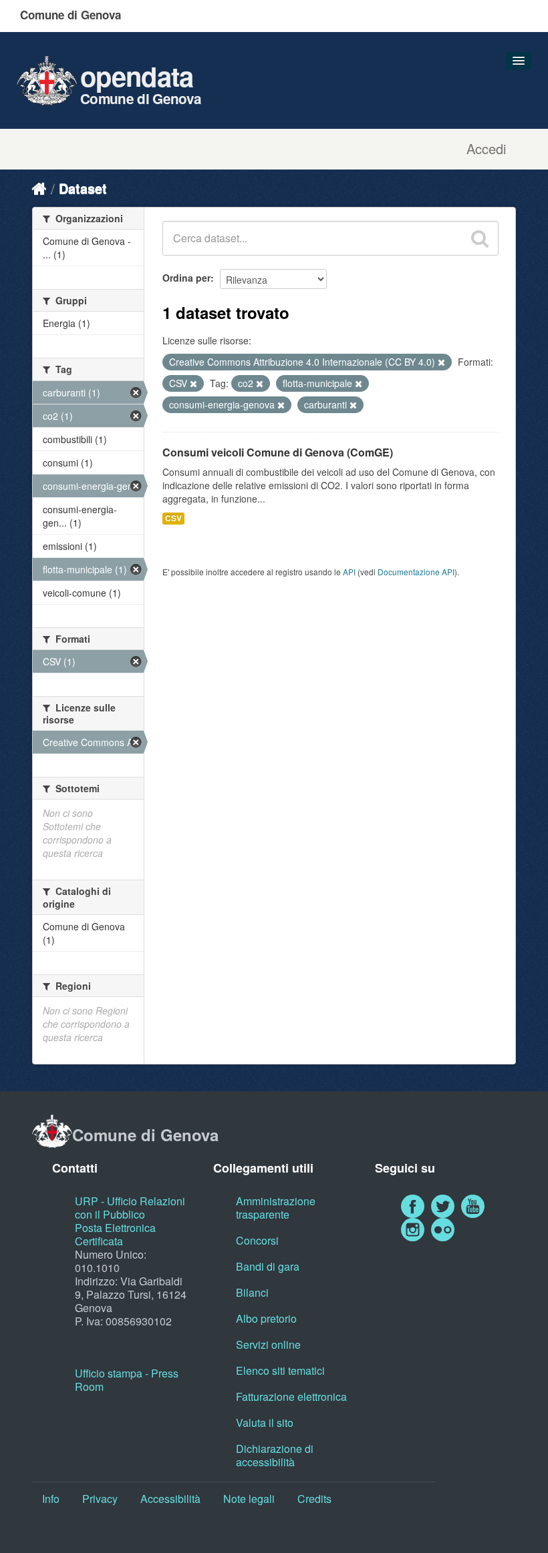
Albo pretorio (266, 1318)
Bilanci (252, 1292)
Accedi (486, 148)
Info (50, 1498)
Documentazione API (416, 571)
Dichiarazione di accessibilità (274, 1455)
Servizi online (268, 1344)
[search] (480, 238)
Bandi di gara (267, 1266)
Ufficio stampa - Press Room (126, 1379)
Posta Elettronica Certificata (115, 1234)
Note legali (249, 1498)
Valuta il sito (264, 1422)
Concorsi (257, 1240)
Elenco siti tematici (280, 1370)
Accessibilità (170, 1498)
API (349, 571)
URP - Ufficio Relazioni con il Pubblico (130, 1207)
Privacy (100, 1498)
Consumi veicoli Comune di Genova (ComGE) (277, 452)
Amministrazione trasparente (275, 1207)
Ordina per (186, 277)
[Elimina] (441, 362)
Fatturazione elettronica (291, 1396)
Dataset (83, 188)
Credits (314, 1498)
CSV (173, 518)
